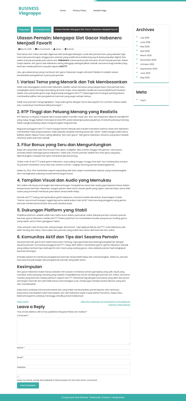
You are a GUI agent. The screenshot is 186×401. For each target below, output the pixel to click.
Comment (23, 315)
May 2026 (145, 46)
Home (63, 10)
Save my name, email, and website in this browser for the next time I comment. (57, 380)
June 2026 (145, 42)
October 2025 (147, 64)
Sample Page (99, 10)
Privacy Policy (79, 10)
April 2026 (145, 51)
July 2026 (144, 37)
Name (21, 347)
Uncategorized (42, 29)
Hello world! (22, 301)
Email (20, 357)
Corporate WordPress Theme (80, 397)
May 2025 (145, 77)
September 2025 (148, 68)
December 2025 (148, 59)
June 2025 (145, 73)
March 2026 (146, 55)
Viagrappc (30, 13)
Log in (143, 100)
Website (21, 367)
